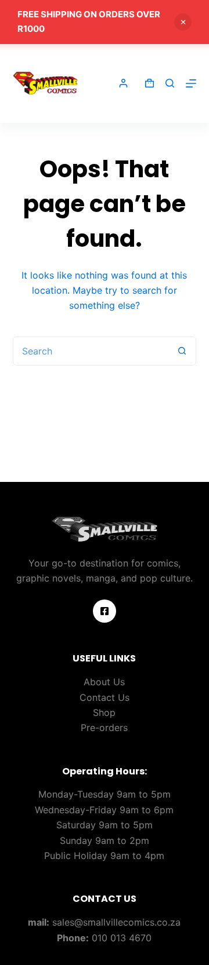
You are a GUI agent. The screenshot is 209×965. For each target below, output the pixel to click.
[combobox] (90, 351)
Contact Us (104, 697)
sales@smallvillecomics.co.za (116, 922)
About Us (104, 682)
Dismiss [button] (183, 22)
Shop (104, 712)
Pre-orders (104, 727)
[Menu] (191, 83)
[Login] (123, 83)
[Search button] (182, 351)
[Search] (169, 83)
